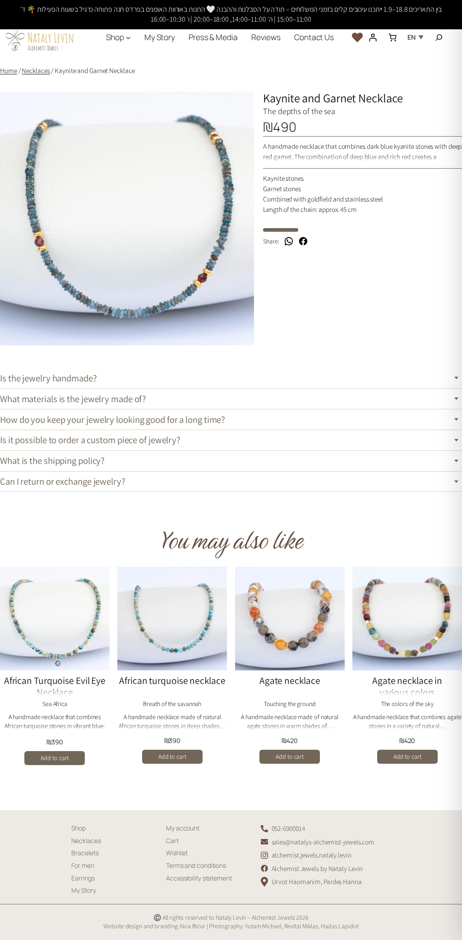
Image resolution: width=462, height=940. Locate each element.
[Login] (372, 37)
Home (8, 70)
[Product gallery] (127, 218)
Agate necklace (289, 681)
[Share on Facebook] (303, 241)
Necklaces (36, 70)
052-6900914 (288, 828)
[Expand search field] (439, 37)
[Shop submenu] (128, 37)
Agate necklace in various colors (407, 686)
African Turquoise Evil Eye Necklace (55, 686)
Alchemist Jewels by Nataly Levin (317, 868)
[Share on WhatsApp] (289, 241)
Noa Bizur (193, 926)
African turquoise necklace (172, 681)
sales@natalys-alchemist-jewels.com (323, 841)
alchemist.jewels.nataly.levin (311, 854)
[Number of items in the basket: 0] (392, 37)
